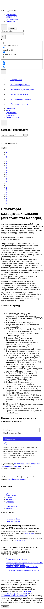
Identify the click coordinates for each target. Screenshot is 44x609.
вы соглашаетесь (21, 464)
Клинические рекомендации (22, 89)
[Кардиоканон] (18, 6)
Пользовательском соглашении (14, 596)
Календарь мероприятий (20, 99)
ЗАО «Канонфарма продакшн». (17, 479)
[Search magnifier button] (3, 37)
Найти (4, 148)
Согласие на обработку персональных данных (22, 570)
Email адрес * (8, 430)
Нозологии (10, 115)
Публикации (11, 15)
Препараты (10, 21)
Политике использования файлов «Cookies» (16, 592)
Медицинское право (19, 94)
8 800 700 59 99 (29, 533)
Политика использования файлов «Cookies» (22, 567)
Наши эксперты (12, 117)
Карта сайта (10, 508)
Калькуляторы (12, 19)
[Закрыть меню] (4, 123)
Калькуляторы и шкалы (20, 85)
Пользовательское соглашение (17, 559)
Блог (7, 504)
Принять (5, 607)
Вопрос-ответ (11, 17)
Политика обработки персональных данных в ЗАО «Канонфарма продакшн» (24, 564)
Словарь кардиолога (19, 104)
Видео (8, 110)
